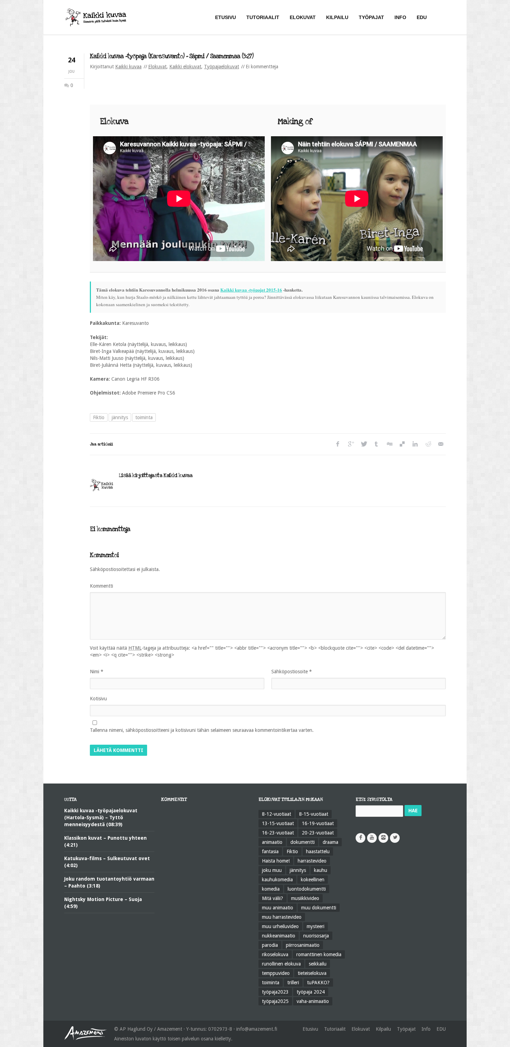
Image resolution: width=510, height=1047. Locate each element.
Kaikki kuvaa (128, 66)
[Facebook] (337, 444)
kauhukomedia (277, 879)
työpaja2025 (275, 1001)
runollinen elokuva (281, 964)
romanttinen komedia (318, 954)
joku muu (272, 870)
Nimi (96, 671)
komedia (271, 889)
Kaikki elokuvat (185, 66)
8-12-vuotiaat (276, 814)
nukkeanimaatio (278, 935)
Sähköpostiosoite (291, 671)
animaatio (272, 842)
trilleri (293, 982)
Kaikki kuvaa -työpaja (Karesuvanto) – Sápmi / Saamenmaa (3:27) (171, 56)
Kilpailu (383, 1029)
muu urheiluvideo (280, 926)
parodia (270, 945)
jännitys (120, 417)
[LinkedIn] (414, 444)
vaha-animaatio (313, 1001)
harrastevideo (312, 861)
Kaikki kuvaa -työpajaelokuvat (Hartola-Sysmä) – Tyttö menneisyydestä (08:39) (100, 817)
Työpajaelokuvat (221, 66)
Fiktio (98, 417)
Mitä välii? (272, 898)
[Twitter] (363, 444)
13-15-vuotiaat (278, 823)
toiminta (144, 417)
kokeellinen (312, 879)
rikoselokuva (275, 954)
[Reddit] (427, 444)
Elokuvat (157, 66)
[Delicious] (402, 444)
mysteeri (315, 926)
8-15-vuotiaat (313, 814)
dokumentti (302, 842)
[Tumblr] (376, 444)
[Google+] (350, 444)
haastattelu (318, 851)
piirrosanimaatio (303, 945)
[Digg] (389, 444)
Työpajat (406, 1029)
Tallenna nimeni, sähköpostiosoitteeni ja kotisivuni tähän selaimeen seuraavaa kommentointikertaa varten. (202, 730)
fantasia (270, 851)
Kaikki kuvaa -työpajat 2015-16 (251, 289)
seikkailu (317, 964)
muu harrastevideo (281, 917)
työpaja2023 (275, 992)
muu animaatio (277, 907)
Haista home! (276, 861)
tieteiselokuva (312, 973)
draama (330, 842)
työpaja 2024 (311, 992)
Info (426, 1029)
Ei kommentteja (262, 66)
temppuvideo (276, 973)
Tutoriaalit (335, 1029)
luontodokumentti (307, 889)
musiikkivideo (305, 898)
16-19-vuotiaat (318, 823)
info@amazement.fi (256, 1029)
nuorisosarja (316, 935)
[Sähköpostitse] (440, 444)
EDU (441, 1029)
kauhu (320, 870)
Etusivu (310, 1029)
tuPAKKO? (318, 982)
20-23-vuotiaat (318, 833)
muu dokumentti (318, 907)
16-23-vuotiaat (278, 833)
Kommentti (101, 586)
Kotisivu (98, 698)
